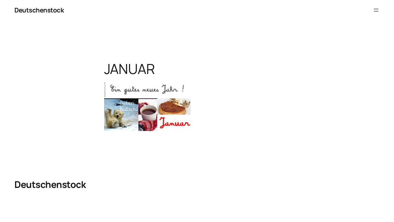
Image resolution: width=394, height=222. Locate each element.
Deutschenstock (39, 10)
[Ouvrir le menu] (376, 10)
